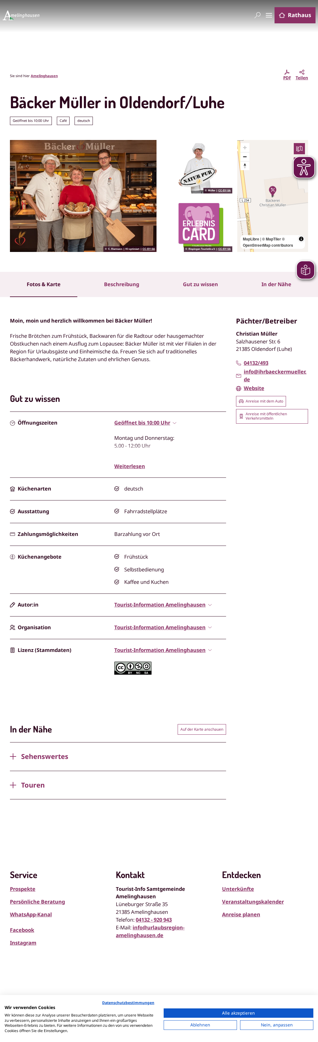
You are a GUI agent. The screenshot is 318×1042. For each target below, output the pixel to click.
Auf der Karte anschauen (201, 729)
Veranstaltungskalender (253, 901)
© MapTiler (271, 239)
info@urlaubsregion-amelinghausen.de (150, 931)
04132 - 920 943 (154, 919)
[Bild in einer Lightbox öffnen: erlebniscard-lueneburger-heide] (196, 225)
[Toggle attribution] (301, 239)
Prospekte (22, 888)
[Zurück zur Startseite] (20, 15)
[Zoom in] (244, 147)
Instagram (23, 942)
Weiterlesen (129, 466)
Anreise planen (241, 914)
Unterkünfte (238, 888)
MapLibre (251, 239)
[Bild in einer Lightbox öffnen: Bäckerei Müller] (83, 196)
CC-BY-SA (149, 249)
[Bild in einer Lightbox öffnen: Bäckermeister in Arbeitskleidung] (196, 166)
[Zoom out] (244, 156)
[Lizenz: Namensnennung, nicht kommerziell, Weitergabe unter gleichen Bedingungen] (133, 672)
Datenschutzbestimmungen (128, 1002)
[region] (272, 196)
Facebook (22, 929)
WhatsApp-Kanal (31, 914)
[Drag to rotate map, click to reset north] (244, 165)
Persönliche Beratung (37, 901)
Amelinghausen (44, 75)
